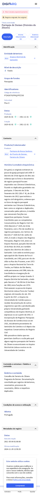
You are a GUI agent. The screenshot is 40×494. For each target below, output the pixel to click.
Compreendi (20, 485)
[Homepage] (9, 4)
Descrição (7, 37)
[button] (20, 47)
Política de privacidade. (22, 480)
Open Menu (36, 4)
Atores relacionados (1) (21, 37)
